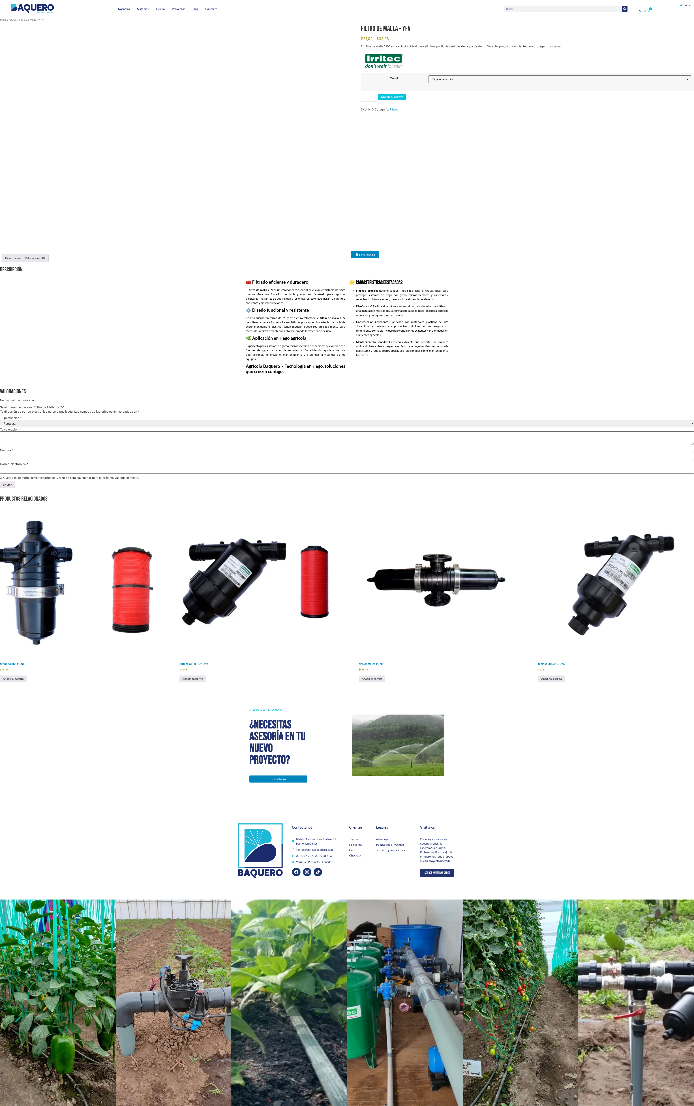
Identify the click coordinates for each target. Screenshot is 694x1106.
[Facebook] (296, 872)
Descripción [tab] (13, 258)
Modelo (394, 78)
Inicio (3, 19)
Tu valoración (10, 429)
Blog (195, 8)
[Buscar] (624, 9)
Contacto (211, 8)
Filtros (13, 19)
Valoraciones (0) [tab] (35, 258)
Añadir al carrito (392, 97)
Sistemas (143, 8)
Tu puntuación (11, 417)
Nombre (6, 450)
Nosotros (124, 8)
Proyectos (178, 8)
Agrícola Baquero (263, 366)
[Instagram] (307, 872)
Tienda (160, 8)
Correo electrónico (14, 464)
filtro (252, 289)
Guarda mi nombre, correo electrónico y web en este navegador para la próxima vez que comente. (71, 477)
